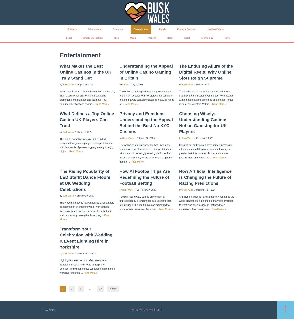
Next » (113, 288)
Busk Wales (68, 84)
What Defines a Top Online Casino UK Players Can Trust (87, 119)
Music (133, 38)
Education (118, 29)
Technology (207, 38)
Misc (116, 38)
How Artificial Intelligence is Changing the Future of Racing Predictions (205, 177)
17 (100, 288)
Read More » (102, 104)
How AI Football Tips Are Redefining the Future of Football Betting (144, 177)
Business (72, 29)
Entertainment (141, 29)
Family (162, 29)
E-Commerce (94, 29)
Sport (187, 38)
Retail (170, 38)
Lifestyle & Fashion (93, 38)
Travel (227, 38)
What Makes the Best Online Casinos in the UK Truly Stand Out (85, 72)
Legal (69, 38)
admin (125, 84)
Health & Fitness (215, 29)
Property (151, 38)
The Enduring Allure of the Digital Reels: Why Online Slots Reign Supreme (206, 72)
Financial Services (186, 29)
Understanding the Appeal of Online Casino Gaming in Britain (146, 72)
